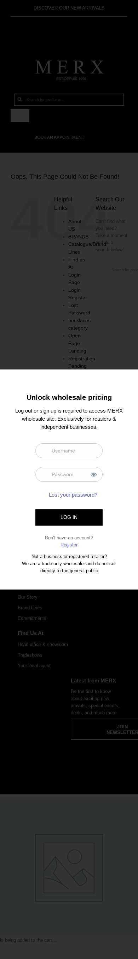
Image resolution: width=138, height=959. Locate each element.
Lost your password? (73, 495)
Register (69, 544)
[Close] (126, 380)
